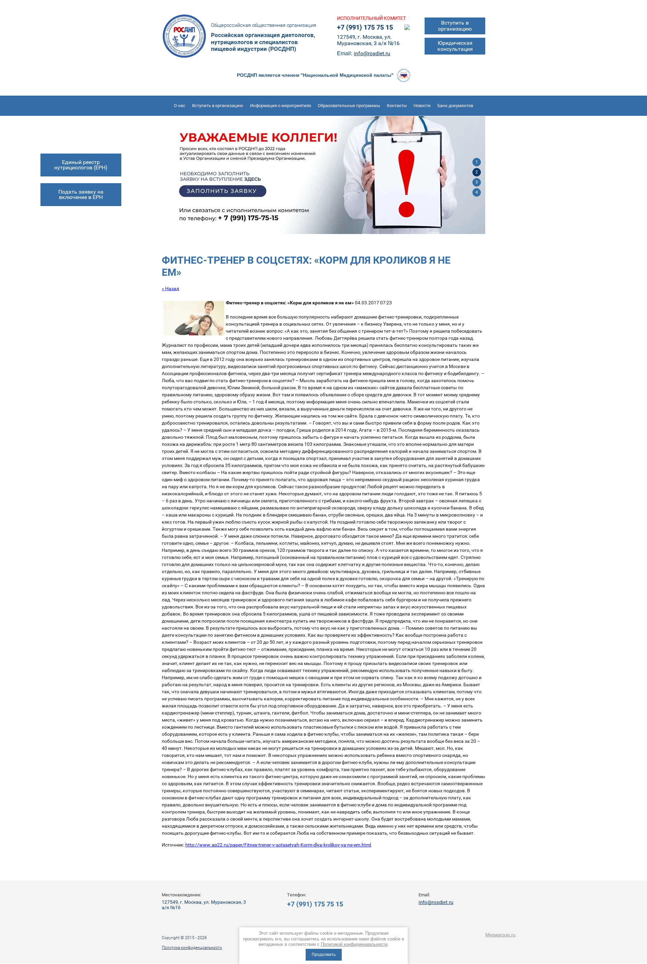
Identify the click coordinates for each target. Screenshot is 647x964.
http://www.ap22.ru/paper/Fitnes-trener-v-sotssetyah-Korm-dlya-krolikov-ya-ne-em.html (278, 844)
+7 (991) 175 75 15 (365, 27)
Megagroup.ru (500, 934)
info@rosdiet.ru (372, 53)
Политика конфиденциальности (192, 947)
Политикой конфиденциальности (354, 944)
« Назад (170, 288)
